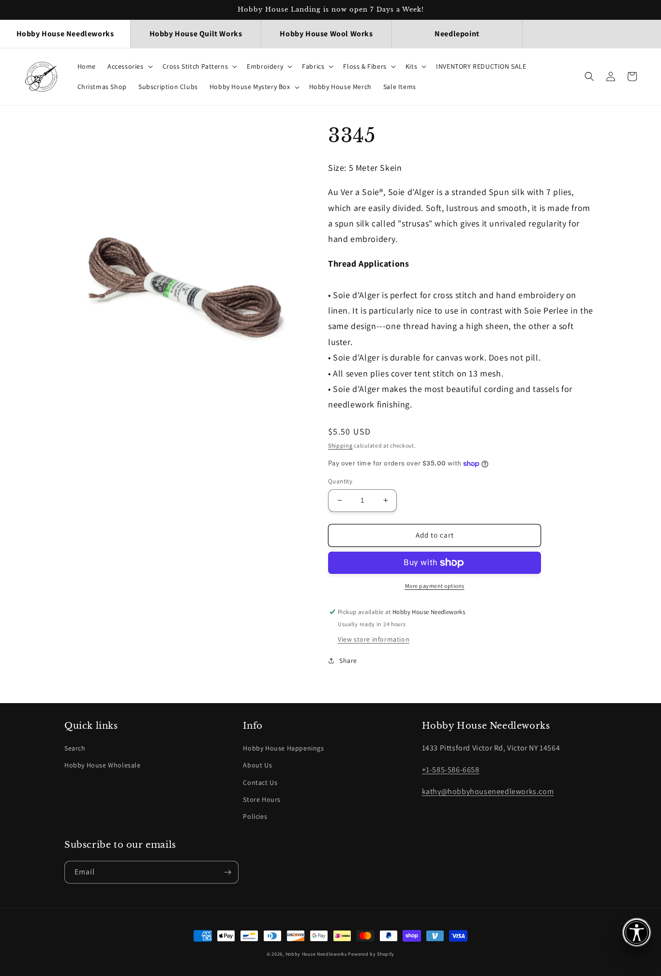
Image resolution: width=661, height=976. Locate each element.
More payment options (435, 585)
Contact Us (260, 782)
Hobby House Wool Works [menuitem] (326, 34)
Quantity (340, 481)
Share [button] (348, 660)
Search (75, 748)
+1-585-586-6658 (451, 770)
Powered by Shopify (371, 954)
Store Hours (262, 799)
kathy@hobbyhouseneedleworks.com (488, 791)
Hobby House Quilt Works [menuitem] (196, 34)
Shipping (340, 445)
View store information (373, 639)
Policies (255, 816)
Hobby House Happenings (283, 748)
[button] (129, 66)
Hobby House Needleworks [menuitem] (65, 34)
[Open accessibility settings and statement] (636, 932)
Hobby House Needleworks (316, 954)
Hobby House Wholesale (102, 765)
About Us (257, 765)
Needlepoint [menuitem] (457, 34)
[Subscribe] (227, 872)
